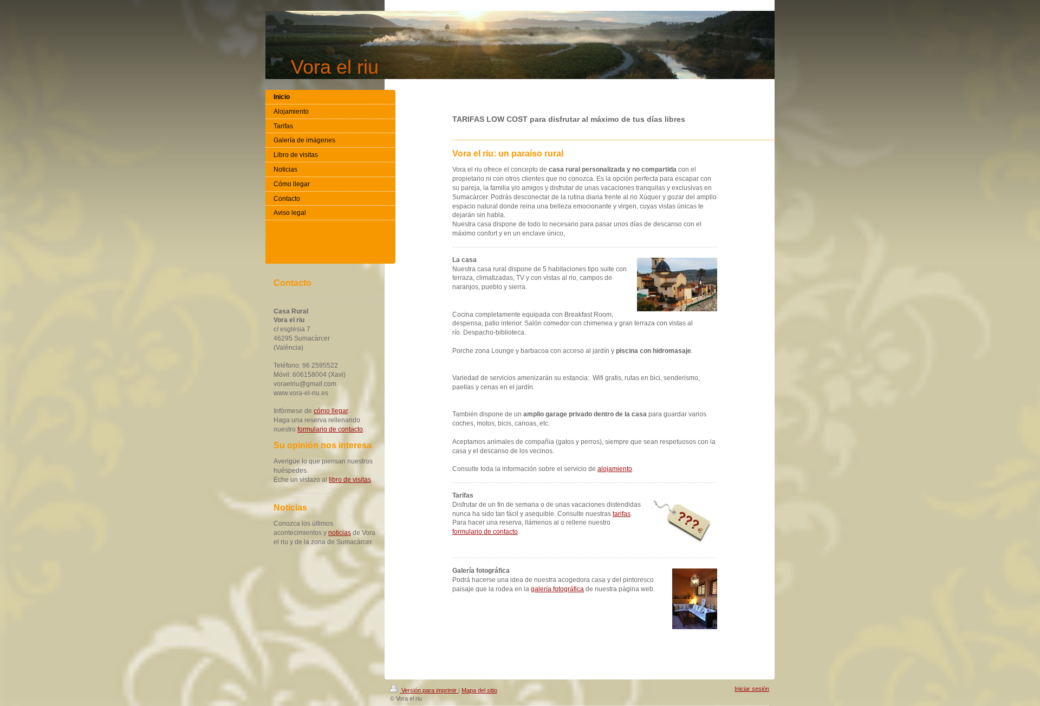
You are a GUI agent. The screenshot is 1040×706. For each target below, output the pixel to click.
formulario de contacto (485, 531)
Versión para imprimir (429, 690)
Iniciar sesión (751, 688)
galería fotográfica (557, 589)
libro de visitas (350, 479)
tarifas (621, 514)
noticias (339, 533)
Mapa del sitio (479, 690)
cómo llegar (331, 411)
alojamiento (614, 469)
